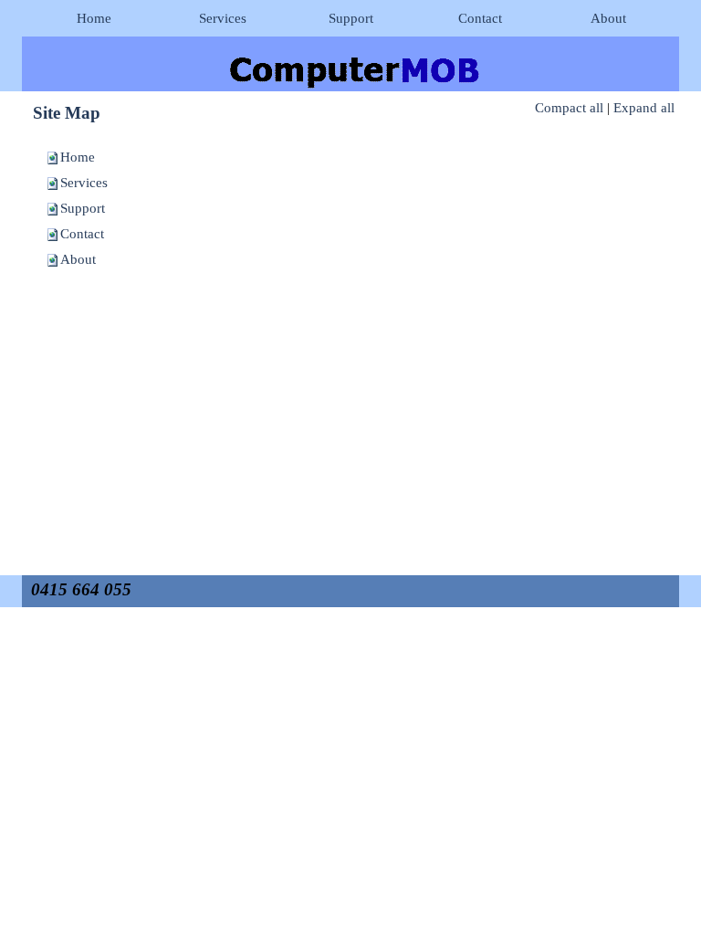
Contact (82, 233)
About (78, 259)
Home (77, 157)
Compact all (569, 107)
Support (82, 208)
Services (84, 182)
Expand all (644, 107)
